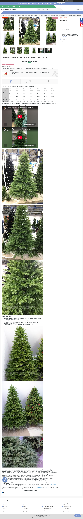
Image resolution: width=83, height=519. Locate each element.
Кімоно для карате (47, 508)
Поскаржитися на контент (42, 517)
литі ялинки (53, 484)
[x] (3, 493)
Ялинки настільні (66, 511)
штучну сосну (47, 487)
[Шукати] (59, 9)
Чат (78, 515)
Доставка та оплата (33, 12)
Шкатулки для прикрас (48, 511)
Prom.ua (48, 515)
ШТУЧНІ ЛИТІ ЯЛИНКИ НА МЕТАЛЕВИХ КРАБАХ (48, 15)
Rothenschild (25, 508)
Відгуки (25, 12)
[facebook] (2, 493)
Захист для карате (67, 506)
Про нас (20, 12)
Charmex (25, 510)
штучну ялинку (39, 487)
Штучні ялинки (46, 503)
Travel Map (25, 511)
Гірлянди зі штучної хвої (68, 510)
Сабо (64, 504)
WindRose (25, 503)
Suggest (24, 506)
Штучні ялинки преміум (48, 506)
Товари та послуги (7, 15)
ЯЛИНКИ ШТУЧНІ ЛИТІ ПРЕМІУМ (29, 15)
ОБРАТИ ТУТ (61, 3)
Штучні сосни (66, 508)
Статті (4, 508)
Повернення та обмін (45, 12)
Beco (24, 504)
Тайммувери (65, 503)
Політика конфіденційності (53, 517)
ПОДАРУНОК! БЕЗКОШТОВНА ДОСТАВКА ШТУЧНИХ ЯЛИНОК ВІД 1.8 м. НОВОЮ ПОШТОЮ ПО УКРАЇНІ (30, 73)
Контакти (54, 12)
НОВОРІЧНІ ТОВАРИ (16, 15)
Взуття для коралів (47, 510)
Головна (6, 12)
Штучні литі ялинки (47, 504)
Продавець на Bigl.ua (41, 516)
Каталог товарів (13, 12)
